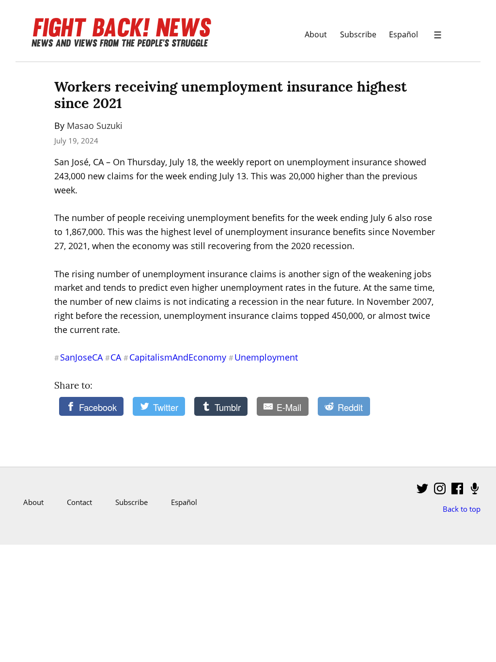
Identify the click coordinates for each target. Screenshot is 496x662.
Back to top (461, 509)
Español (403, 34)
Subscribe (358, 34)
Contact (79, 502)
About (316, 34)
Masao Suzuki (95, 125)
